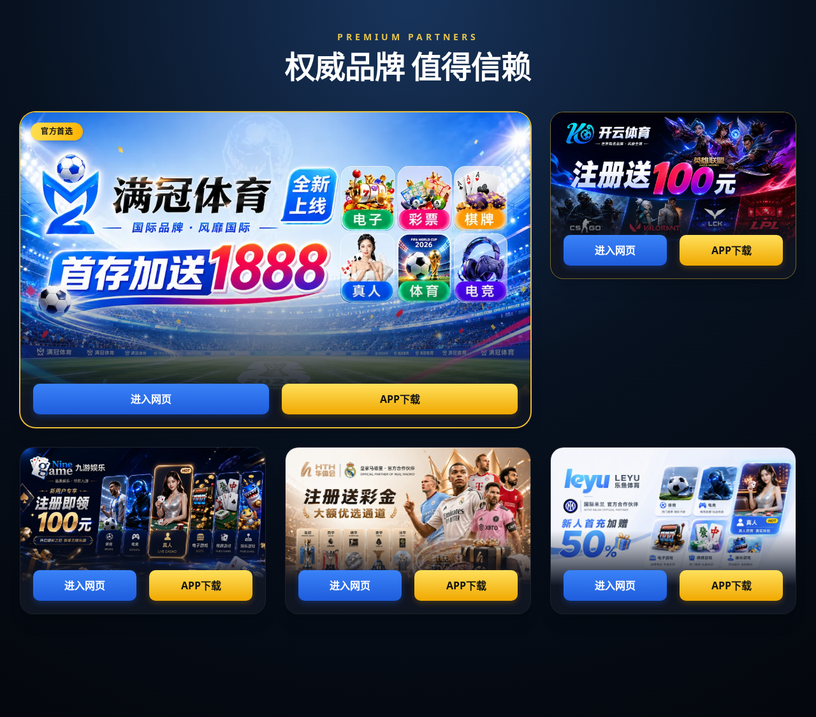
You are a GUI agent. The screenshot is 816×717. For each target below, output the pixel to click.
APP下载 (400, 399)
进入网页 (151, 399)
